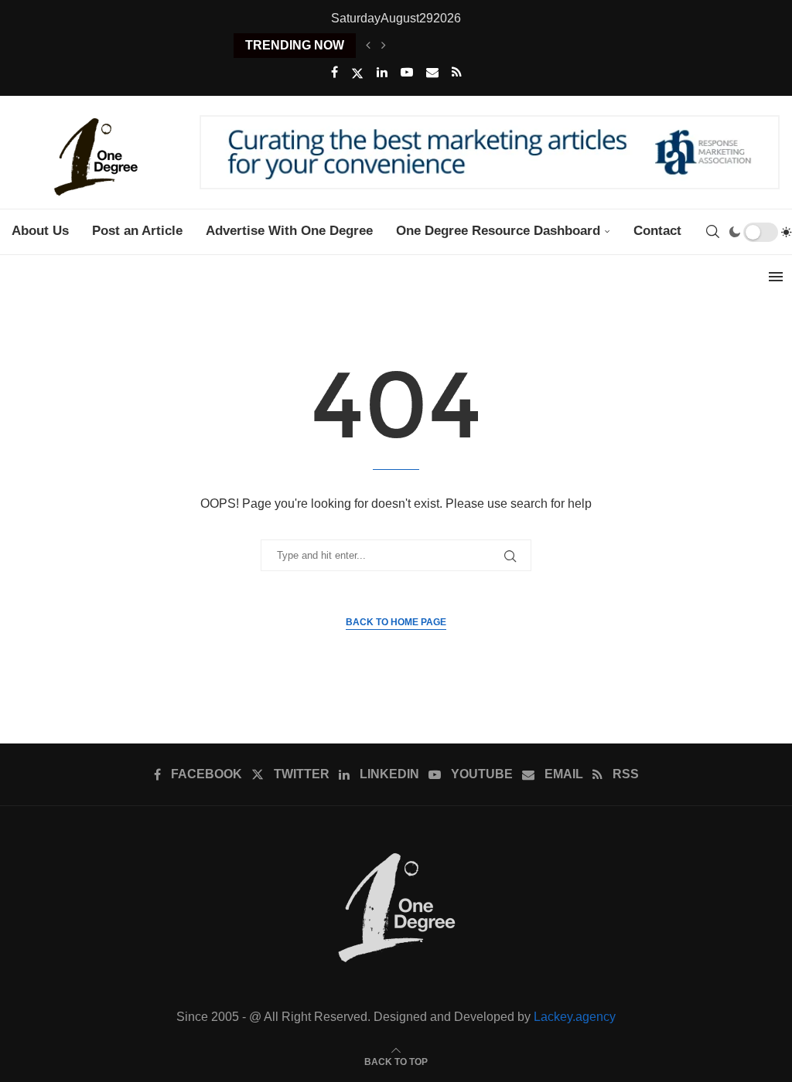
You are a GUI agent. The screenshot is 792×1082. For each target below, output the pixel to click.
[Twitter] (357, 73)
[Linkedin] (382, 73)
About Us (40, 230)
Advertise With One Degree (289, 230)
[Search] (712, 231)
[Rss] (457, 73)
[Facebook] (334, 73)
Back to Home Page (396, 622)
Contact (657, 230)
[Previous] (368, 45)
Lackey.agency (575, 1016)
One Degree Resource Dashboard (498, 230)
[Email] (432, 73)
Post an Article (137, 230)
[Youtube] (407, 73)
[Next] (383, 45)
